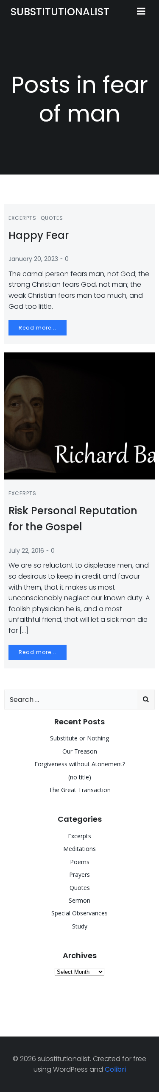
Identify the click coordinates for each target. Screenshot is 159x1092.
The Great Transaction (80, 790)
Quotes (52, 218)
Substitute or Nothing (79, 738)
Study (79, 926)
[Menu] (141, 11)
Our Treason (79, 751)
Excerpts (22, 218)
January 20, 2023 (33, 259)
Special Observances (79, 913)
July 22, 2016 (26, 550)
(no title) (79, 777)
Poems (79, 862)
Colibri (115, 1069)
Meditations (79, 849)
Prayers (79, 874)
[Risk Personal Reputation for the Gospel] (79, 416)
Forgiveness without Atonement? (79, 764)
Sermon (79, 900)
